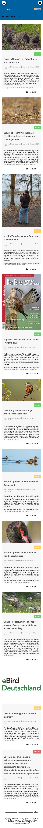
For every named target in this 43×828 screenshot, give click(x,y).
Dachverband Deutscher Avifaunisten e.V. (22, 819)
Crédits (36, 812)
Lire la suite (31, 92)
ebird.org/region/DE (10, 733)
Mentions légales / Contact (26, 812)
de (37, 9)
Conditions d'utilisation (11, 812)
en (39, 9)
